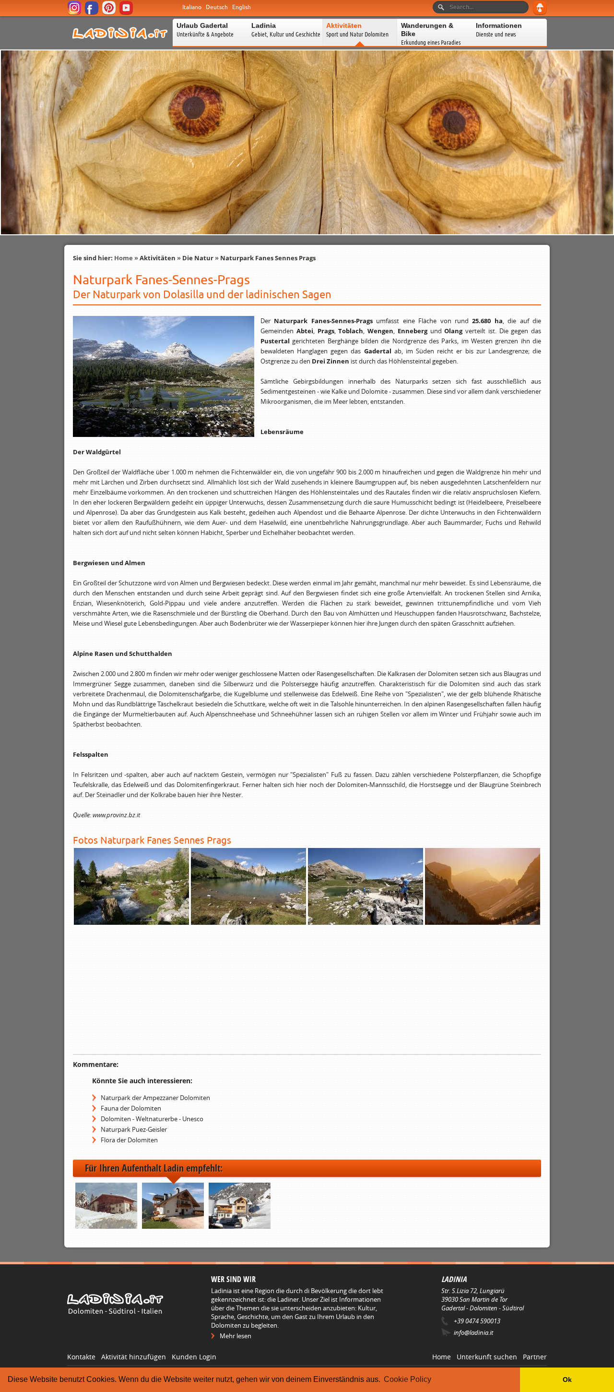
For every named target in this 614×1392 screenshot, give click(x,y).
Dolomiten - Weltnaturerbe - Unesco (152, 1118)
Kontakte (81, 1356)
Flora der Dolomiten (129, 1140)
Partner (535, 1356)
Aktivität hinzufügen (133, 1356)
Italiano (191, 7)
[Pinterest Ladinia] (110, 13)
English (241, 7)
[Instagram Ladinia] (75, 13)
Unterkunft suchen (487, 1356)
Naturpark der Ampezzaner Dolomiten (155, 1097)
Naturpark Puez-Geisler (134, 1129)
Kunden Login (194, 1356)
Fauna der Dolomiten (131, 1108)
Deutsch (217, 7)
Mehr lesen (235, 1335)
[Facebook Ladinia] (92, 13)
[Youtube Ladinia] (127, 13)
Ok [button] (567, 1379)
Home (123, 258)
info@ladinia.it (473, 1332)
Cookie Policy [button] (407, 1379)
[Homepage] (120, 45)
